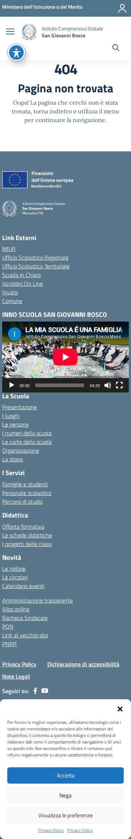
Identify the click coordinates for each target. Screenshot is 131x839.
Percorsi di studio (22, 501)
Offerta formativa (23, 526)
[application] (65, 357)
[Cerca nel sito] (116, 48)
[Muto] (107, 385)
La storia (12, 459)
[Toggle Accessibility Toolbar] (16, 52)
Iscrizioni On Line (22, 283)
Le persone (15, 424)
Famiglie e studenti (25, 484)
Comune (12, 301)
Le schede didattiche (27, 535)
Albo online (15, 609)
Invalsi (10, 292)
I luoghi (11, 415)
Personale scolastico (26, 492)
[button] (120, 708)
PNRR (9, 643)
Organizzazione (20, 450)
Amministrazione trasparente (37, 600)
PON (7, 626)
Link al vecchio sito (25, 635)
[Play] (11, 385)
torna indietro (52, 111)
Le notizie (13, 568)
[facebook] (35, 691)
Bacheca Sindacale (25, 617)
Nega (65, 795)
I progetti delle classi (27, 544)
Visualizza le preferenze (65, 815)
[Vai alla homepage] (29, 32)
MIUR (9, 248)
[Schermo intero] (119, 385)
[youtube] (44, 691)
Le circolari (15, 577)
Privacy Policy (51, 830)
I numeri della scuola (27, 433)
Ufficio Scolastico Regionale (35, 257)
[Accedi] (122, 8)
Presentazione (19, 407)
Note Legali (16, 676)
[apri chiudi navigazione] (10, 32)
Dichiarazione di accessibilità (83, 664)
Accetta (66, 775)
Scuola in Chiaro (21, 274)
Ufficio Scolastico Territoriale (36, 266)
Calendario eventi (23, 586)
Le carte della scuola (27, 441)
